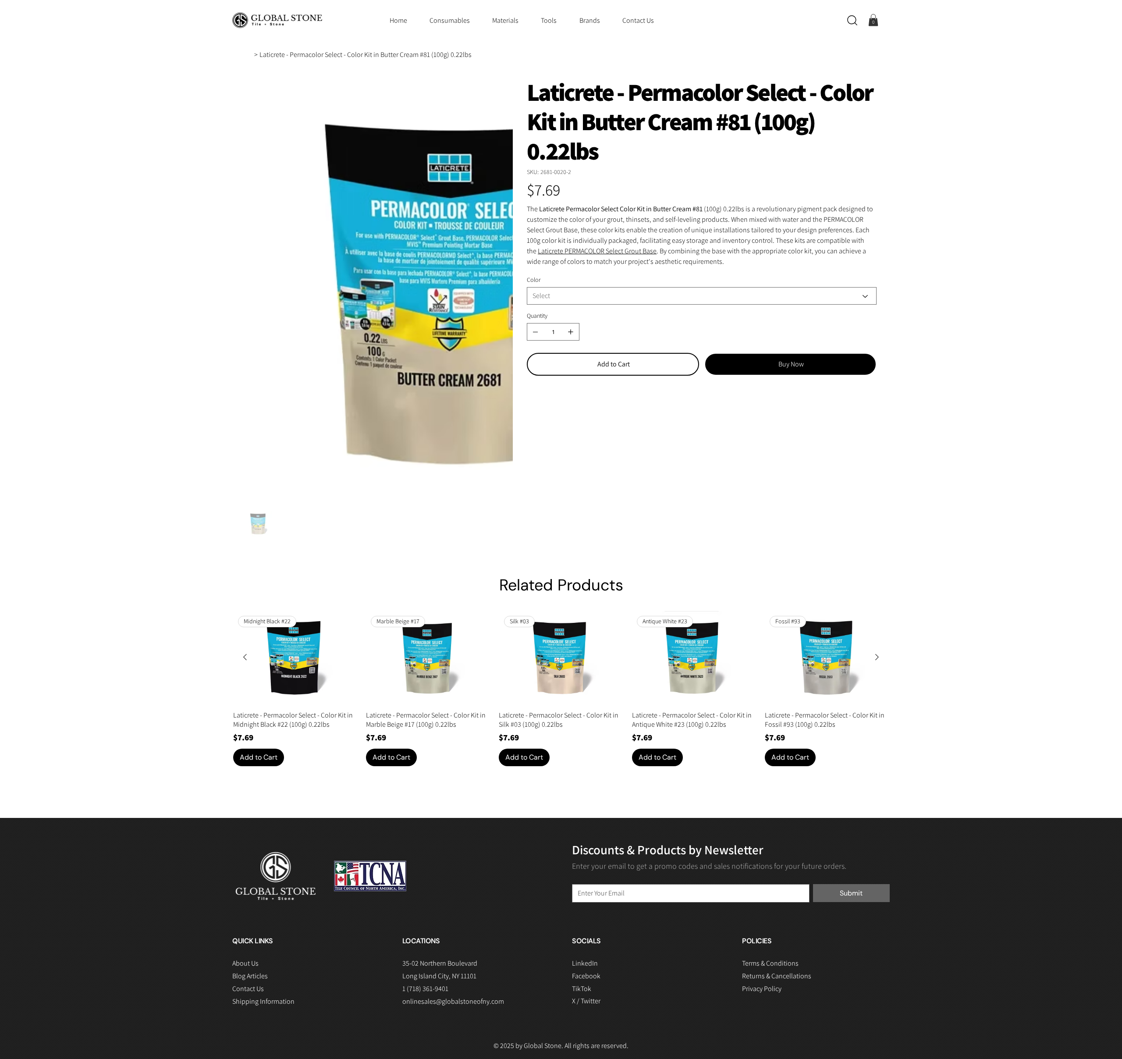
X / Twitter (586, 845)
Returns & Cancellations (776, 819)
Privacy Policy (761, 832)
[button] (852, 20)
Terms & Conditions (770, 807)
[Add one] (570, 332)
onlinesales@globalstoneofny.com (453, 845)
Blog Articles (250, 820)
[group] (561, 533)
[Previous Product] (245, 501)
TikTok (581, 832)
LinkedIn (585, 807)
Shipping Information (263, 845)
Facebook (586, 819)
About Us (245, 807)
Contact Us (248, 832)
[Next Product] (877, 501)
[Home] (248, 54)
